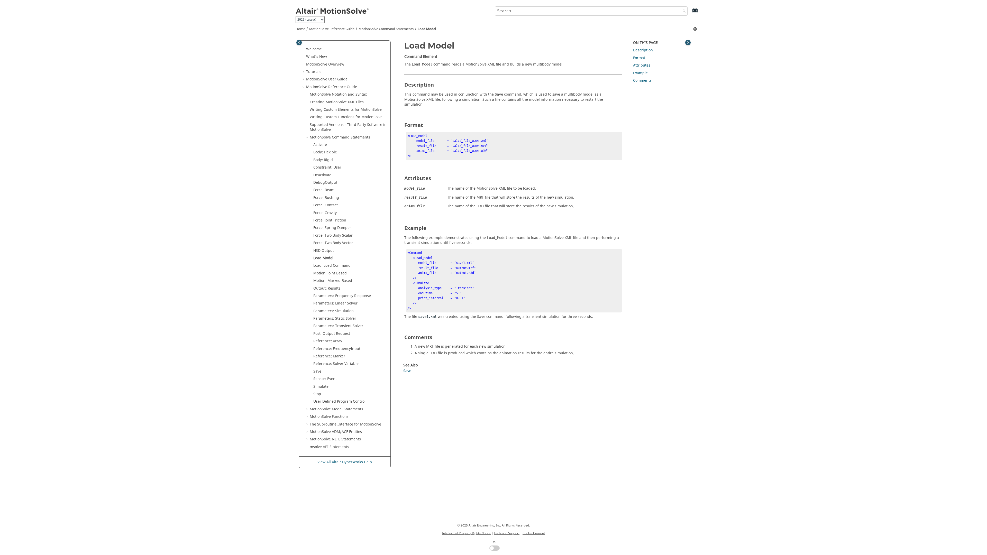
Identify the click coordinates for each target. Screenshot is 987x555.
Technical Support (506, 533)
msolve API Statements (329, 447)
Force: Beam (323, 190)
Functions (329, 416)
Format (639, 58)
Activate (320, 144)
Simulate (320, 386)
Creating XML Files (337, 102)
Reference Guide (331, 29)
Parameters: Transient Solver (338, 326)
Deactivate (322, 175)
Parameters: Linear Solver (335, 303)
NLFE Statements (335, 439)
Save (317, 371)
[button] (304, 49)
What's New (316, 56)
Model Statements (336, 409)
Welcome (314, 49)
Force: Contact (325, 205)
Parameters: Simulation (333, 311)
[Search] (683, 11)
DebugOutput (325, 182)
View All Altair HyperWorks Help (344, 462)
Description (643, 50)
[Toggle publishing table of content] (299, 42)
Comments (642, 80)
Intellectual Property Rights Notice (466, 533)
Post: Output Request (331, 333)
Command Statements (386, 29)
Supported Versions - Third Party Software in (348, 127)
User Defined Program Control (339, 401)
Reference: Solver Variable (336, 363)
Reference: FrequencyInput (336, 348)
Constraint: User (327, 167)
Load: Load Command (332, 265)
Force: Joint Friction (329, 220)
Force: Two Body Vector (333, 243)
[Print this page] (696, 29)
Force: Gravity (325, 213)
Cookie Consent (534, 533)
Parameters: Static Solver (334, 318)
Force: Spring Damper (332, 227)
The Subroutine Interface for (345, 424)
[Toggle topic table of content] (688, 42)
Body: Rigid (323, 160)
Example (640, 73)
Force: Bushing (326, 197)
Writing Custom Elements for (346, 109)
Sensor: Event (325, 379)
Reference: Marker (329, 356)
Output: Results (326, 288)
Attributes (641, 65)
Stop (317, 394)
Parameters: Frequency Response (342, 296)
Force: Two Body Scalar (333, 235)
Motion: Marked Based (332, 280)
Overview (325, 64)
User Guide (327, 79)
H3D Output (323, 250)
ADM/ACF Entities (336, 431)
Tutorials (313, 72)
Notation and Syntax (338, 94)
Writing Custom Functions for (346, 117)
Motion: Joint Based (330, 273)
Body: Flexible (325, 152)
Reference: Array (327, 341)
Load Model (427, 29)
